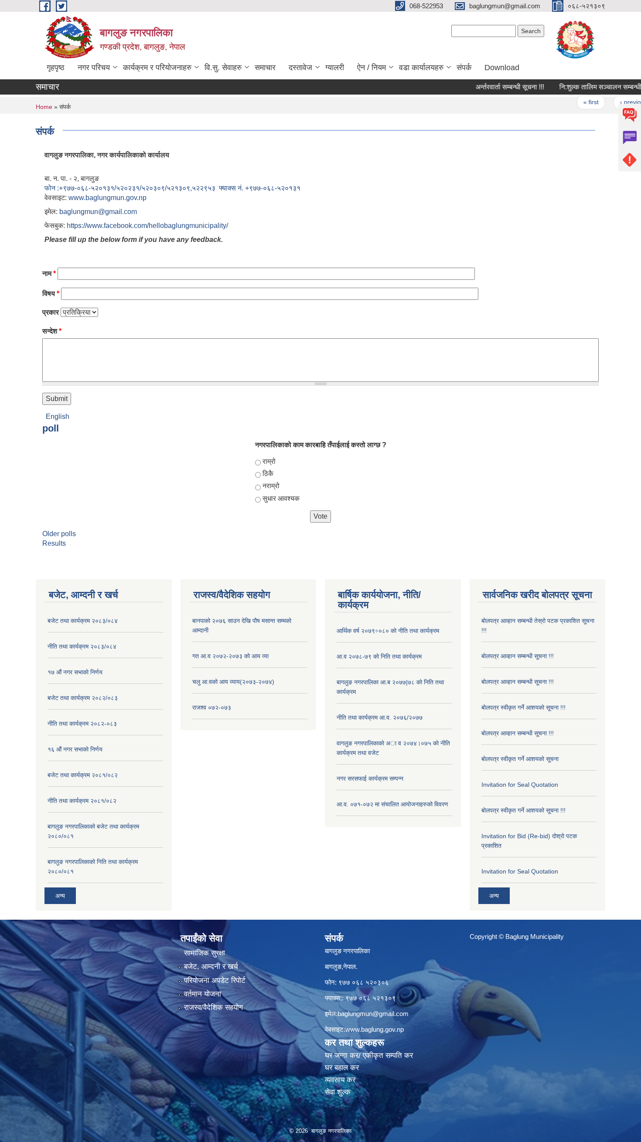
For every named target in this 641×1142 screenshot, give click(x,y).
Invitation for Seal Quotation (519, 784)
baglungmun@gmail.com (98, 211)
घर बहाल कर (342, 1068)
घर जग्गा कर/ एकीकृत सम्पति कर (369, 1055)
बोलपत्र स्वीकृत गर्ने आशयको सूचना (520, 758)
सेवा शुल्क (338, 1092)
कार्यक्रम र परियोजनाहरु (157, 67)
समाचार (265, 67)
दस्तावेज (300, 67)
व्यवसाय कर (340, 1080)
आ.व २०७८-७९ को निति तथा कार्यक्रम (379, 656)
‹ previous (615, 102)
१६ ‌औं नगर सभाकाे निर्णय (75, 749)
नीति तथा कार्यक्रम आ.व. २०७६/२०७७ (380, 717)
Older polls (59, 533)
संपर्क (464, 67)
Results (54, 543)
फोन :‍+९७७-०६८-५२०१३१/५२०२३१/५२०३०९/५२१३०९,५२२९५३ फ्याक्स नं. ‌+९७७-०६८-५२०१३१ (172, 188)
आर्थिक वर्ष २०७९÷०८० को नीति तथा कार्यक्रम (388, 630)
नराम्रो (271, 485)
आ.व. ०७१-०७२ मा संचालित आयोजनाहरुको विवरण (392, 804)
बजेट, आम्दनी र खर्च (211, 966)
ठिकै (268, 473)
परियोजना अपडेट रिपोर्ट (214, 980)
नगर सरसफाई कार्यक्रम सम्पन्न (370, 778)
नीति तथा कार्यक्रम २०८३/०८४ (82, 646)
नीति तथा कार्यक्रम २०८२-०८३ (82, 723)
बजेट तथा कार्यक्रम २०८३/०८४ (83, 620)
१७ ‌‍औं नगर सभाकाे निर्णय (75, 672)
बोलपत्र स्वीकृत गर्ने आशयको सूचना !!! (523, 707)
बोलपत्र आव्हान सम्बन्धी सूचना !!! (517, 656)
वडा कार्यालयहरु (421, 67)
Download (501, 67)
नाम (49, 273)
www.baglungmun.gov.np (107, 197)
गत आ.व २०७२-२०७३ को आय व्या (230, 656)
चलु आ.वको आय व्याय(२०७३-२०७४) (233, 681)
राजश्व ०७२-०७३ (211, 707)
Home (44, 106)
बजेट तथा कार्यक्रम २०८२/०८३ (83, 697)
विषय (50, 293)
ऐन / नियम (371, 67)
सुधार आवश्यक (281, 498)
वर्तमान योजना (202, 994)
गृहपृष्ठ (56, 67)
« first (572, 102)
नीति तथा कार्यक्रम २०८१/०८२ (82, 800)
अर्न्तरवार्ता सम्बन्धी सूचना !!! (491, 87)
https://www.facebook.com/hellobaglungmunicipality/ (147, 225)
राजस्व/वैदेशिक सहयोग (213, 1007)
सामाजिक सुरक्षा (204, 953)
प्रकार (50, 312)
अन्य (60, 895)
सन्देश (51, 331)
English (57, 416)
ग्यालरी (334, 67)
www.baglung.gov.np (374, 1029)
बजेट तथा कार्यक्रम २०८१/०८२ (83, 775)
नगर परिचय (94, 67)
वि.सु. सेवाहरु (223, 67)
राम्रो (269, 461)
